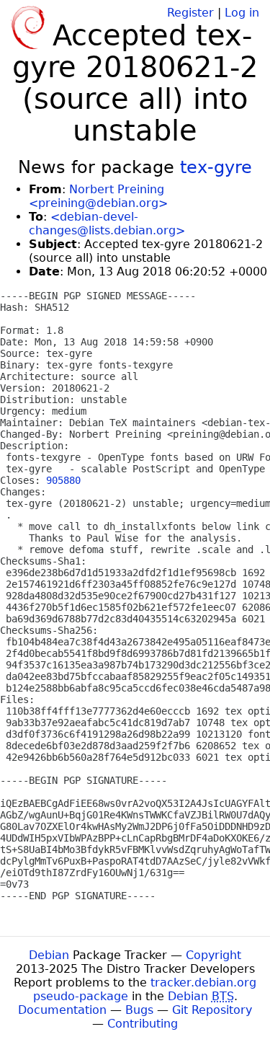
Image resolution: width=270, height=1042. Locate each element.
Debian (49, 955)
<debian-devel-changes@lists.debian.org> (107, 223)
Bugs (139, 1010)
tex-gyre (216, 167)
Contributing (142, 1023)
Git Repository (212, 1010)
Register (190, 12)
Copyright (213, 955)
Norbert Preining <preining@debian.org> (98, 196)
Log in (242, 12)
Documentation (62, 1010)
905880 (63, 480)
